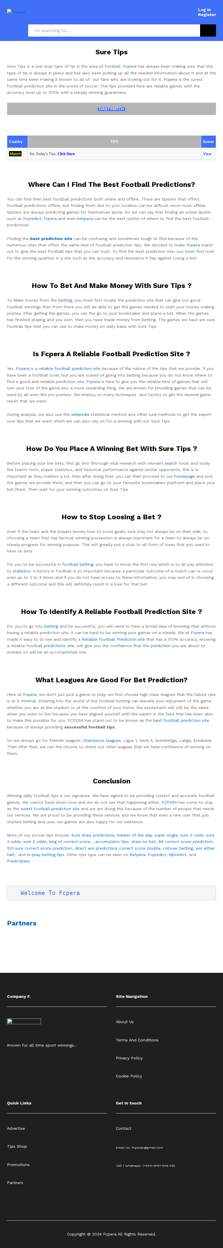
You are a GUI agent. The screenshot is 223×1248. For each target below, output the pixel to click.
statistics (21, 571)
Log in (204, 9)
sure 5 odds (34, 841)
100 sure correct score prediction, (40, 848)
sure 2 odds (192, 835)
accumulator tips (112, 841)
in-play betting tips (45, 854)
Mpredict (177, 854)
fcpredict (32, 218)
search (171, 463)
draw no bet (143, 841)
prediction (160, 645)
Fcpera (129, 66)
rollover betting (178, 848)
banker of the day (134, 835)
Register (207, 14)
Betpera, (138, 854)
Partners (22, 923)
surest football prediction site (50, 808)
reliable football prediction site (69, 368)
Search (208, 30)
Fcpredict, (158, 854)
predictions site (59, 645)
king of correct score (69, 841)
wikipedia (80, 414)
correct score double (140, 848)
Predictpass (18, 861)
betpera (85, 218)
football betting (77, 564)
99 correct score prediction (185, 841)
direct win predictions (96, 848)
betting (65, 300)
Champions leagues (102, 740)
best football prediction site (181, 720)
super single (166, 835)
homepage (184, 476)
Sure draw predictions (93, 835)
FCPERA (169, 802)
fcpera (50, 218)
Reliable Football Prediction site (113, 639)
